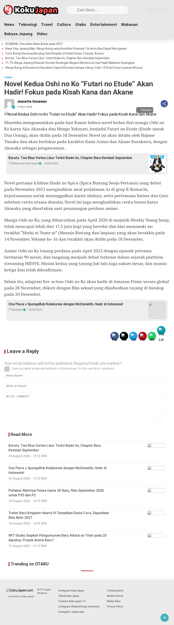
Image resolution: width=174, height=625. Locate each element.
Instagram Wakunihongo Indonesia (79, 606)
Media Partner (115, 596)
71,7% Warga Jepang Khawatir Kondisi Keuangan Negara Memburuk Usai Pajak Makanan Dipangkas (70, 63)
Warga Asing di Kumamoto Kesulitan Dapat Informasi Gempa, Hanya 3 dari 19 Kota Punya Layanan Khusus (74, 68)
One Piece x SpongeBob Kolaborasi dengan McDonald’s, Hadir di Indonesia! (65, 304)
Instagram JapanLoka (71, 612)
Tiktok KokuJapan (68, 596)
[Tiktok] (164, 9)
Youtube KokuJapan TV (72, 601)
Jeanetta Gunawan (32, 101)
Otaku (80, 25)
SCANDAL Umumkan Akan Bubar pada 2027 (34, 44)
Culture (64, 25)
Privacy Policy (115, 606)
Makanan (129, 25)
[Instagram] (150, 9)
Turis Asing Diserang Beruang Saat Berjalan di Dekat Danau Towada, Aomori (54, 54)
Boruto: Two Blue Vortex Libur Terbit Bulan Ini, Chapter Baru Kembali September (57, 58)
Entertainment (103, 25)
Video (42, 34)
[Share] (164, 103)
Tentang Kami (115, 591)
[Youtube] (157, 9)
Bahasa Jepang (18, 34)
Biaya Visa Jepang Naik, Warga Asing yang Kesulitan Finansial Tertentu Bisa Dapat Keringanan (66, 49)
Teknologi (27, 25)
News (9, 25)
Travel (47, 25)
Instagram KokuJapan (71, 591)
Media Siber (114, 601)
